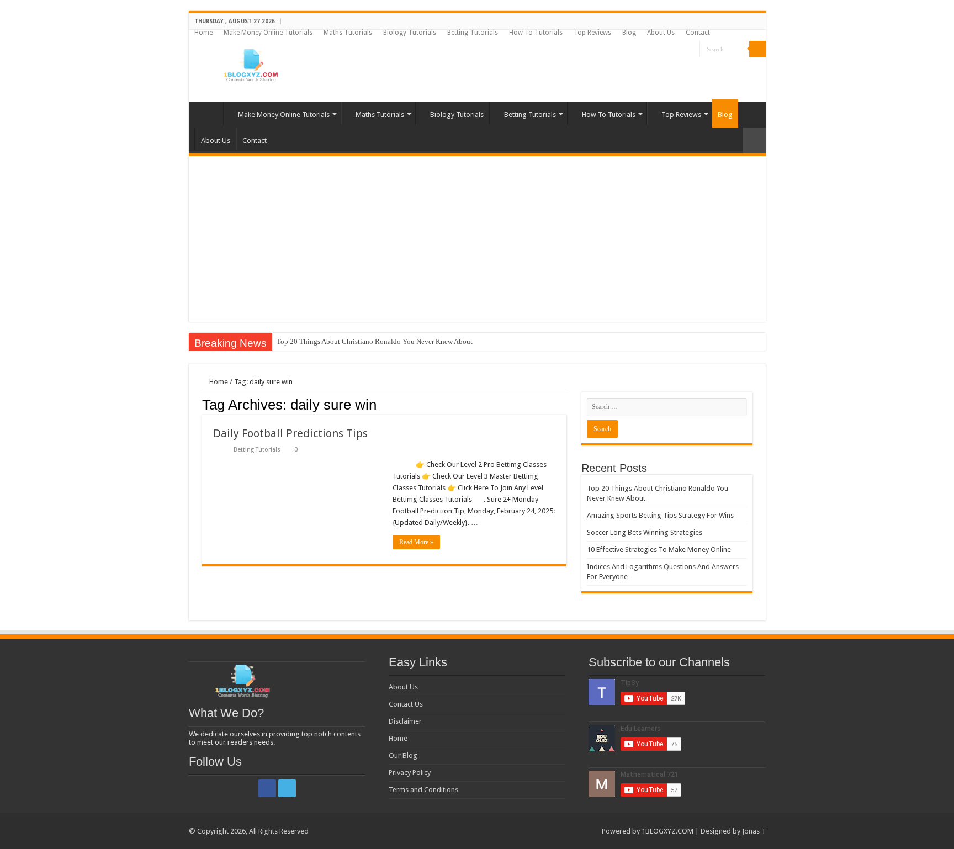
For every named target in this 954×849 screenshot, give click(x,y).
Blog (629, 32)
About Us (661, 32)
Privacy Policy (410, 772)
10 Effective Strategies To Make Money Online (659, 549)
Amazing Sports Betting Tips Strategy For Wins (660, 515)
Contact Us (406, 704)
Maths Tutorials (348, 32)
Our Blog (403, 755)
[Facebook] (681, 49)
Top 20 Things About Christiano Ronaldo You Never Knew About (375, 341)
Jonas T (754, 831)
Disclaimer (405, 721)
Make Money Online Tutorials (268, 32)
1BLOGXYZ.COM (667, 831)
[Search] (757, 49)
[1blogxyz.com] (249, 63)
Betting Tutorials (472, 32)
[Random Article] (754, 140)
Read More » (416, 542)
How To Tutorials (536, 32)
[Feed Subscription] (563, 404)
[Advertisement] (477, 239)
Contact (698, 32)
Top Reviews (592, 32)
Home (203, 32)
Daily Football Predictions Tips (290, 433)
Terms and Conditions (423, 790)
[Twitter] (691, 49)
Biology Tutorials (409, 32)
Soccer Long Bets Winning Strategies (644, 532)
